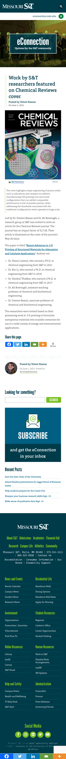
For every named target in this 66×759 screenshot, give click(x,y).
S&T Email (10, 670)
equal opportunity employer (43, 743)
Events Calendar (13, 586)
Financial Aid (52, 538)
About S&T (12, 538)
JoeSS (7, 659)
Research (13, 546)
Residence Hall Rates (46, 597)
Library (8, 654)
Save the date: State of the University (23, 476)
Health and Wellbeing (15, 696)
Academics (38, 538)
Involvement (11, 613)
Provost (39, 696)
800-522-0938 (25, 555)
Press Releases (43, 701)
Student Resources (45, 613)
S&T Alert (9, 706)
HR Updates (41, 673)
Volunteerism (11, 630)
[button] (61, 6)
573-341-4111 (55, 552)
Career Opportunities (46, 630)
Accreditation (13, 560)
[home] (24, 6)
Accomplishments (28, 371)
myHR (39, 667)
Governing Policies (45, 706)
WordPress (33, 749)
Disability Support (38, 563)
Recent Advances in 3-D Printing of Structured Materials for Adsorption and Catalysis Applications (31, 249)
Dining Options (43, 591)
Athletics (39, 546)
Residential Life (44, 579)
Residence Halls (43, 586)
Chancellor (41, 691)
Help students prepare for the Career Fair (25, 490)
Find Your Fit (11, 636)
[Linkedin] (26, 344)
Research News (12, 602)
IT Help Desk (11, 701)
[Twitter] (17, 344)
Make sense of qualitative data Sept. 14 (24, 501)
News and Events (14, 579)
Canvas (8, 664)
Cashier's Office (43, 625)
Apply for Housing (44, 602)
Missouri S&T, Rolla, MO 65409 (22, 552)
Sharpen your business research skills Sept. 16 (28, 496)
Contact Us (44, 555)
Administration (43, 684)
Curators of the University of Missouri (37, 746)
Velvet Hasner (28, 102)
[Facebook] (9, 344)
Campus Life (26, 546)
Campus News (12, 591)
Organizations (12, 620)
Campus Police (12, 691)
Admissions (25, 538)
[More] (43, 344)
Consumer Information (39, 560)
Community (51, 546)
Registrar (40, 620)
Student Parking (43, 636)
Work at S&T (42, 654)
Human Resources (45, 646)
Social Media (33, 726)
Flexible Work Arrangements (42, 661)
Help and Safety (13, 684)
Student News (11, 597)
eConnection (33, 42)
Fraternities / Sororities (16, 625)
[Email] (34, 344)
